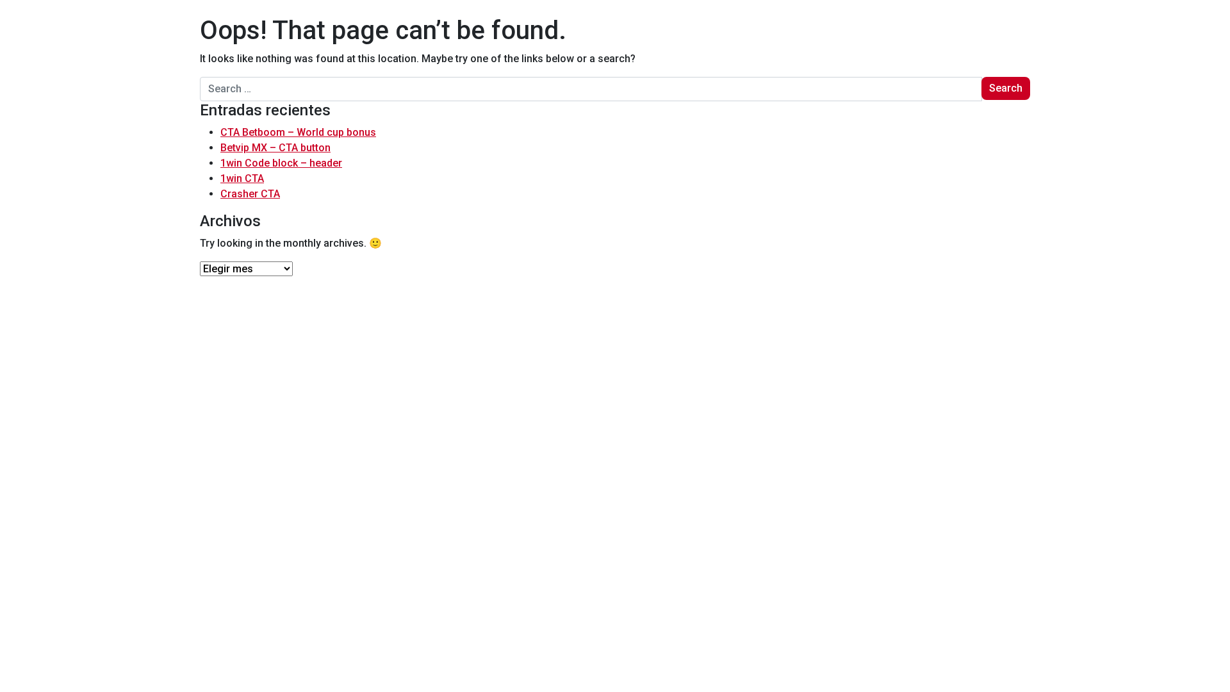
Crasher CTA (250, 194)
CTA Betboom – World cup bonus (298, 132)
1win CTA (242, 178)
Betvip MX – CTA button (275, 148)
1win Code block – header (281, 163)
